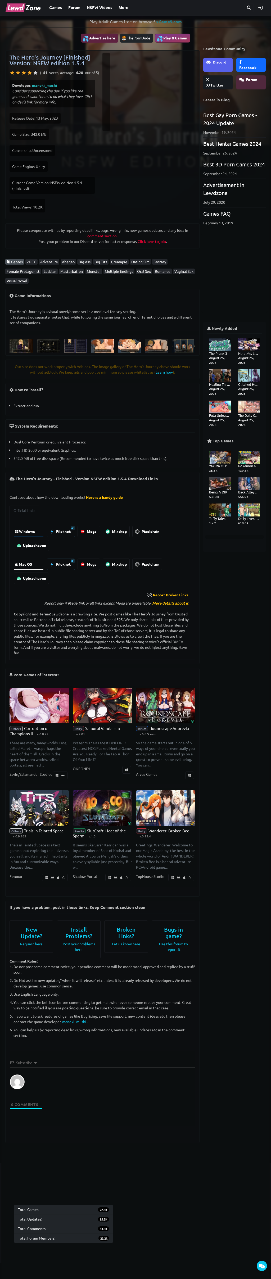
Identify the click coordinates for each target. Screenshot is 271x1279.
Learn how (164, 372)
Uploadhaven (34, 545)
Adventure (49, 261)
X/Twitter (214, 85)
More (123, 7)
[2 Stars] (18, 72)
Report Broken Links (170, 594)
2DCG (31, 261)
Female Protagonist (23, 271)
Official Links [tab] (24, 510)
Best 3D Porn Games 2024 (234, 164)
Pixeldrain (150, 531)
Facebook (247, 67)
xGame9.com (169, 21)
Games (55, 7)
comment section (102, 235)
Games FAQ (217, 213)
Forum (74, 7)
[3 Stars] (23, 72)
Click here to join (152, 241)
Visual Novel (17, 280)
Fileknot (63, 531)
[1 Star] (12, 72)
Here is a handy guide (104, 497)
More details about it (170, 603)
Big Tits (100, 261)
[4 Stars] (29, 72)
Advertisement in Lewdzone (223, 189)
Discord (219, 62)
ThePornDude (138, 37)
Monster (94, 271)
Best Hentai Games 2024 (232, 143)
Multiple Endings (119, 271)
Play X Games (171, 38)
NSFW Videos (99, 7)
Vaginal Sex (183, 271)
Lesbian (50, 271)
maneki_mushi (44, 85)
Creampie (119, 261)
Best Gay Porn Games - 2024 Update (230, 119)
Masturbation (71, 271)
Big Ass (85, 261)
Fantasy (159, 261)
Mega (91, 531)
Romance (162, 271)
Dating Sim (140, 261)
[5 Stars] (35, 72)
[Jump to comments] (262, 1266)
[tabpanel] (102, 553)
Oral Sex (144, 271)
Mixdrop (119, 531)
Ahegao (68, 261)
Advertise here (98, 38)
